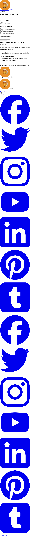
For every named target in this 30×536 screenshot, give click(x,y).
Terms (3, 94)
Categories (3, 10)
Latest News (5, 10)
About (8, 10)
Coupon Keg (11, 9)
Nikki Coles (8, 19)
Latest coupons (7, 91)
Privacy (1, 94)
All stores (1, 91)
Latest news (10, 91)
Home (1, 10)
